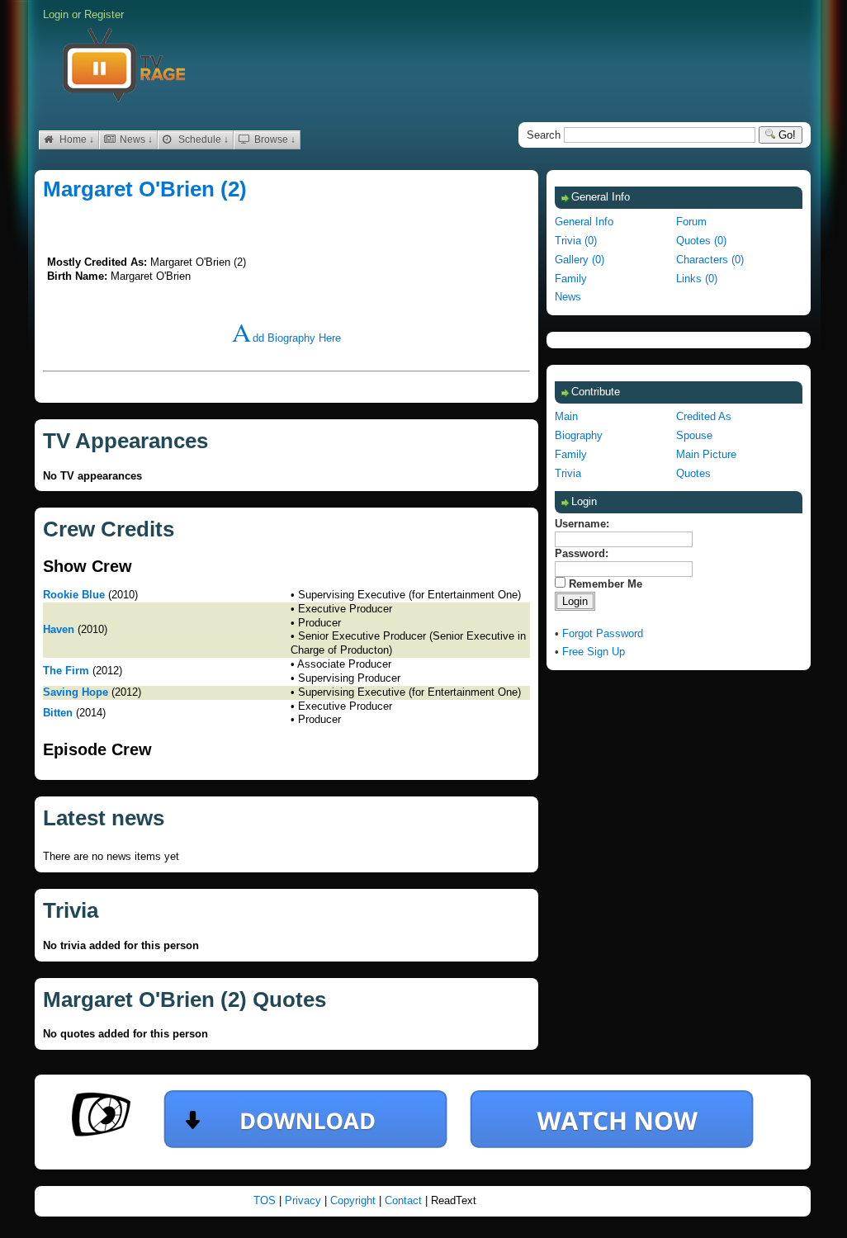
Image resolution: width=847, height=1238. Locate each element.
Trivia (568, 473)
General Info (584, 221)
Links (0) (696, 278)
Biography (579, 435)
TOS (266, 1200)
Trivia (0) (576, 240)
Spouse (694, 435)
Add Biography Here (286, 338)
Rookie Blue (74, 594)
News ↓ (135, 139)
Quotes (693, 473)
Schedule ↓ (202, 139)
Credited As (703, 416)
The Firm (66, 670)
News (568, 297)
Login (56, 14)
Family (571, 278)
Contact (405, 1200)
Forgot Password (602, 633)
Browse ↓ (274, 139)
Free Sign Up (593, 651)
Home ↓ (75, 139)
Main (566, 416)
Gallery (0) (579, 259)
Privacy (304, 1200)
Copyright (354, 1200)
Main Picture (706, 454)
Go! (785, 135)
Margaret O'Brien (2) (145, 189)
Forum (691, 221)
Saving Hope (75, 692)
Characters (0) (710, 259)
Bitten (58, 712)
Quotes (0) (701, 240)
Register (104, 14)
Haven (58, 629)
